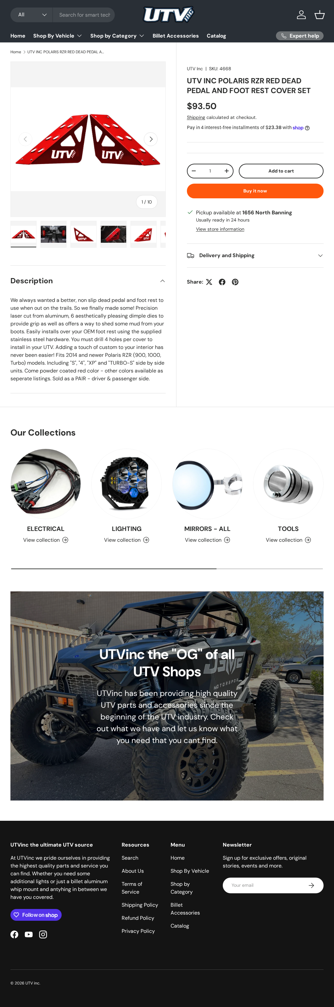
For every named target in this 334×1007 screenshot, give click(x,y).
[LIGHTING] (126, 484)
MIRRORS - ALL (207, 529)
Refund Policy (138, 918)
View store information (220, 229)
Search (130, 857)
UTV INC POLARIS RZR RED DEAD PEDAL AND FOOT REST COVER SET (66, 52)
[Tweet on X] (209, 282)
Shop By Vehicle (190, 870)
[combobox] (62, 15)
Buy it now (255, 191)
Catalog (216, 35)
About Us (133, 870)
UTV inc (32, 983)
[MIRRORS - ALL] (207, 484)
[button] (319, 15)
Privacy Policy (138, 931)
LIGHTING (127, 529)
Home (17, 35)
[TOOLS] (288, 484)
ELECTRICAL (46, 529)
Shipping (196, 117)
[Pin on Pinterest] (235, 282)
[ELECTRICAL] (46, 484)
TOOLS (288, 529)
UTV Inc (195, 69)
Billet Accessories (176, 35)
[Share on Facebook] (222, 282)
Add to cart (281, 171)
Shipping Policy (140, 904)
